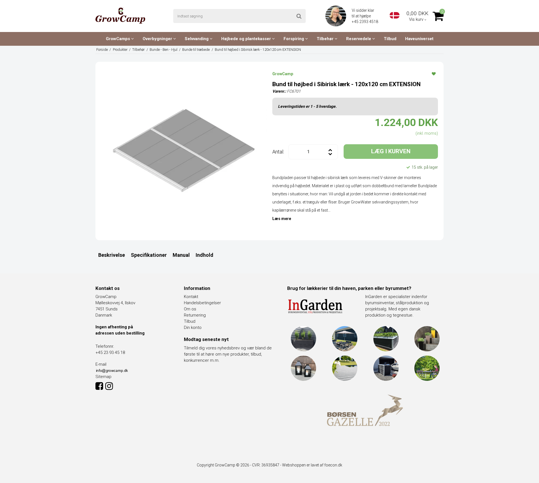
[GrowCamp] (120, 15)
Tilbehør (326, 38)
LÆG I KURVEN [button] (390, 151)
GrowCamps (118, 38)
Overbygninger (158, 38)
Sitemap (103, 376)
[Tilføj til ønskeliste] (434, 73)
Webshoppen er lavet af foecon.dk (312, 465)
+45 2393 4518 (365, 21)
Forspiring (294, 38)
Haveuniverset (419, 38)
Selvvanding (197, 38)
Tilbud (390, 38)
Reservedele (359, 38)
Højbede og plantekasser (246, 38)
